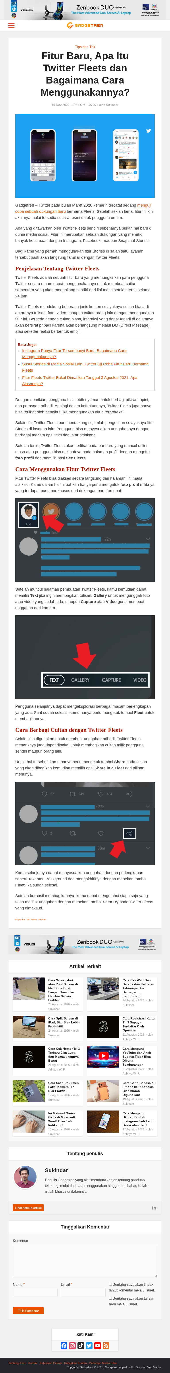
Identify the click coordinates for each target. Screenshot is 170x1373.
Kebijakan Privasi (51, 1363)
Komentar (20, 1241)
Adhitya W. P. (131, 1039)
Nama (19, 1284)
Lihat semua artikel (28, 1207)
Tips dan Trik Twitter (27, 919)
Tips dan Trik (85, 47)
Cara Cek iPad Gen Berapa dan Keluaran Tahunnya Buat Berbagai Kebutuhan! (138, 988)
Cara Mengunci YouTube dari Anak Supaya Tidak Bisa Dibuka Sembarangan (137, 1056)
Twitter (43, 919)
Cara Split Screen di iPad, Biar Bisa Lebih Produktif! (64, 1022)
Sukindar (112, 104)
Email (66, 1284)
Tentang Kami (17, 1363)
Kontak (32, 1363)
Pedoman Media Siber (103, 1363)
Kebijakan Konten (75, 1363)
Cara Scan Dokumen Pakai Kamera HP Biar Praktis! (63, 1087)
